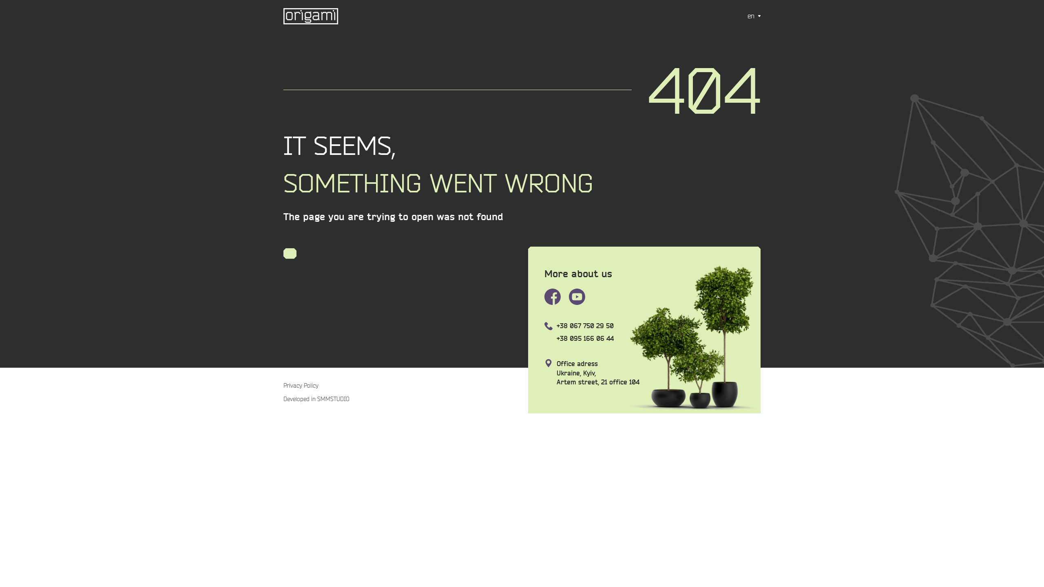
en (751, 16)
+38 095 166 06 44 (585, 338)
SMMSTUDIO (332, 399)
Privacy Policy (301, 385)
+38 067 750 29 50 (585, 325)
